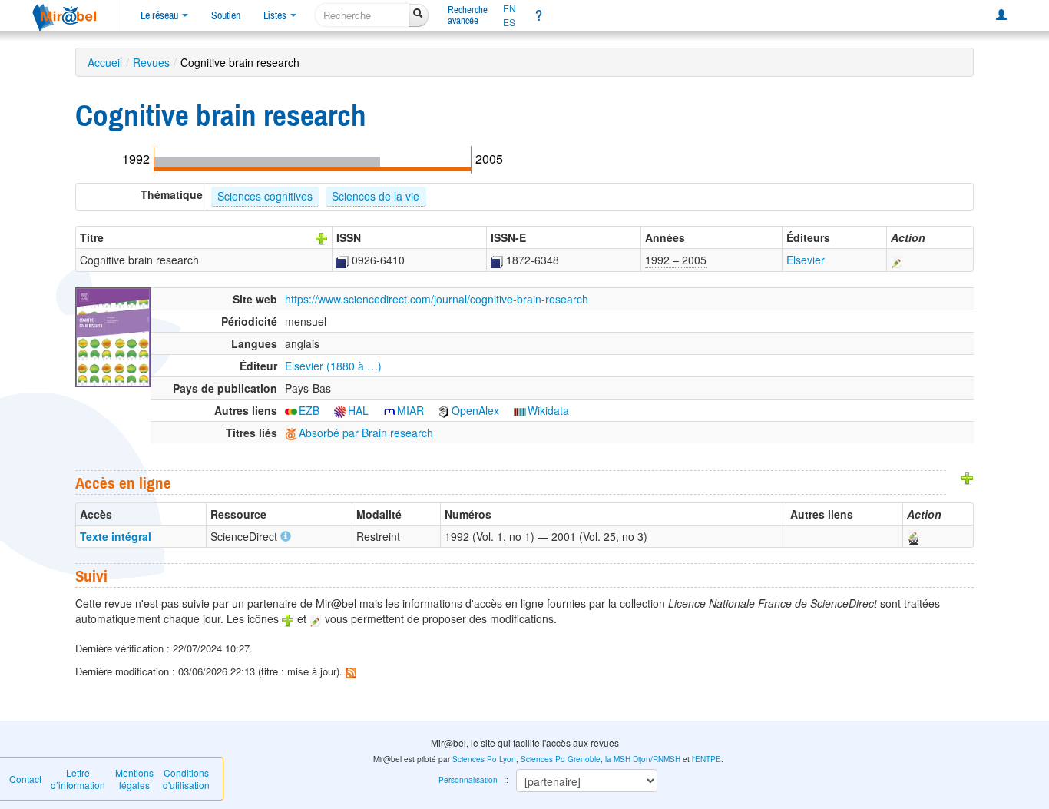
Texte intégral (115, 536)
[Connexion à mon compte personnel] (1001, 15)
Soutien (225, 15)
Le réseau (160, 15)
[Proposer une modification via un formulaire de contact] (912, 536)
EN (509, 8)
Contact (25, 778)
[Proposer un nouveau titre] (322, 237)
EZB (309, 410)
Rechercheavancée (468, 15)
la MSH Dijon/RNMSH (642, 759)
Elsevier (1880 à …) (333, 365)
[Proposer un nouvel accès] (967, 476)
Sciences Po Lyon (484, 759)
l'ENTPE (706, 759)
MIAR (410, 410)
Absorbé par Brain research (366, 432)
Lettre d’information (78, 778)
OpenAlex (475, 410)
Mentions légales (134, 778)
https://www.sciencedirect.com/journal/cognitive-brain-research (436, 299)
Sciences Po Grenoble (561, 759)
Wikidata (548, 410)
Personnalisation (468, 779)
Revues (151, 62)
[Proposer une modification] (897, 259)
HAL (358, 410)
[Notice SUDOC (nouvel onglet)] (342, 259)
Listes (276, 15)
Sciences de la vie (375, 196)
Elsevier (805, 259)
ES (509, 22)
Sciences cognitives (265, 196)
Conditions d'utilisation (186, 778)
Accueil (105, 62)
